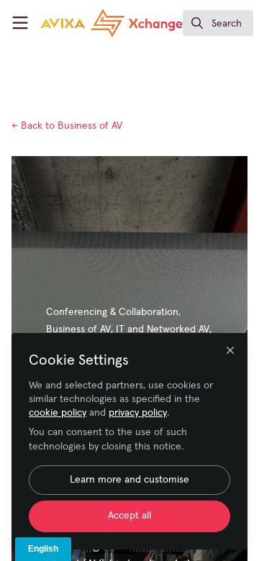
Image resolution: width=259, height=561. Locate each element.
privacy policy (138, 413)
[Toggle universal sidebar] (20, 23)
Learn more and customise (129, 480)
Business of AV (67, 126)
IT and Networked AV (162, 329)
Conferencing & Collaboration (112, 312)
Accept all (129, 516)
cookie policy (57, 413)
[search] (218, 23)
